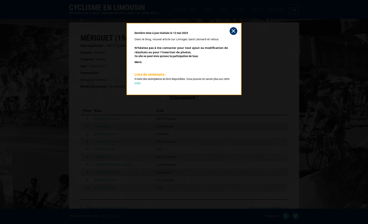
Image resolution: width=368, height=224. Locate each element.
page (137, 83)
